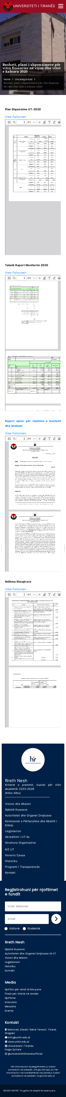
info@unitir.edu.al (19, 1037)
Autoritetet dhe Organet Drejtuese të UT (30, 953)
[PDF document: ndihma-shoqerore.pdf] (33, 659)
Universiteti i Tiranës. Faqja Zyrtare (19, 1047)
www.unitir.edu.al (18, 1041)
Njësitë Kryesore (16, 809)
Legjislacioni (12, 962)
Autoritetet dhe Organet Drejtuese (28, 815)
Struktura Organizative (20, 842)
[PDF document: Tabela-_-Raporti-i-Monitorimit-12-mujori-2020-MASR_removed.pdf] (33, 343)
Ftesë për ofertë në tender (22, 993)
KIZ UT (9, 849)
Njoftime (10, 998)
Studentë (33, 928)
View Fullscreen (15, 116)
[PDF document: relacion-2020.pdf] (33, 504)
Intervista (11, 1002)
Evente (9, 1010)
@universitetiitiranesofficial (25, 1053)
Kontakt (10, 872)
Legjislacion (13, 831)
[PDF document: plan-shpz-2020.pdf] (33, 187)
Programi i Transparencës (22, 866)
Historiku (11, 861)
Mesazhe (10, 1006)
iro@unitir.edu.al (46, 1075)
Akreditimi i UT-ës (17, 837)
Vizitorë (14, 928)
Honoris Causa (15, 855)
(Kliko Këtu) (13, 793)
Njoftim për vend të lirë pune (23, 989)
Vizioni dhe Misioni (18, 804)
